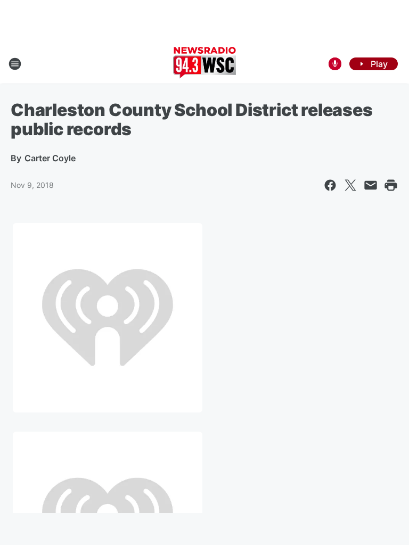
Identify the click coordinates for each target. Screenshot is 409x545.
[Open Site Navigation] (15, 63)
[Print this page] (390, 185)
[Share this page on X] (350, 185)
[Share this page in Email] (370, 185)
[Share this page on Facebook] (330, 185)
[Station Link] (204, 64)
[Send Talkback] (335, 63)
